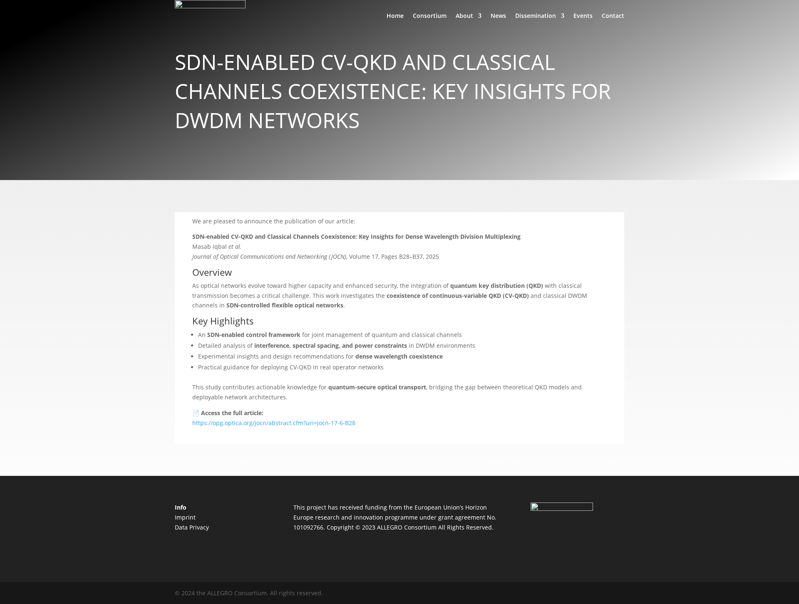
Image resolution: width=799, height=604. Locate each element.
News (498, 16)
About (464, 16)
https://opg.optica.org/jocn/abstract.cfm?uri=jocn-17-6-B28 (273, 423)
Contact (613, 16)
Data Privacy (192, 527)
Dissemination (535, 16)
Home (395, 16)
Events (583, 16)
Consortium (430, 16)
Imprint (185, 517)
